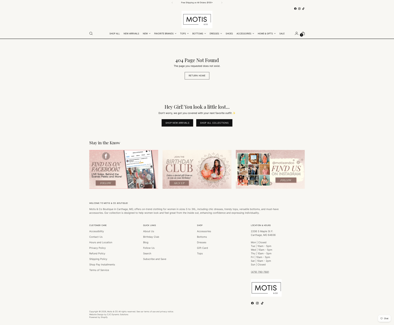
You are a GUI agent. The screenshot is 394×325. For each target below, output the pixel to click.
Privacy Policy (97, 247)
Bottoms (202, 236)
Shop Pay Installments (102, 264)
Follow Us (149, 247)
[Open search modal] (91, 33)
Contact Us (96, 236)
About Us (148, 231)
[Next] (221, 2)
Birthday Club (151, 236)
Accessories (204, 231)
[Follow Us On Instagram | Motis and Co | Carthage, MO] (270, 169)
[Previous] (172, 2)
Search (147, 253)
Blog (145, 242)
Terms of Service (99, 270)
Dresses (201, 242)
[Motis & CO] (197, 19)
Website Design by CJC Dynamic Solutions (108, 314)
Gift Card (202, 247)
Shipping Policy (98, 258)
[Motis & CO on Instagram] (299, 8)
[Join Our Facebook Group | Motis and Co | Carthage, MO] (123, 169)
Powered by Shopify (98, 317)
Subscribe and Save (154, 258)
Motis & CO (112, 311)
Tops (200, 253)
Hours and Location (100, 242)
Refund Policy (97, 253)
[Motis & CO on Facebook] (295, 8)
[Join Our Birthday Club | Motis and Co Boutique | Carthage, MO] (197, 169)
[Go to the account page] (296, 33)
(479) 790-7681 (260, 271)
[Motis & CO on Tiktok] (303, 8)
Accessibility (96, 231)
